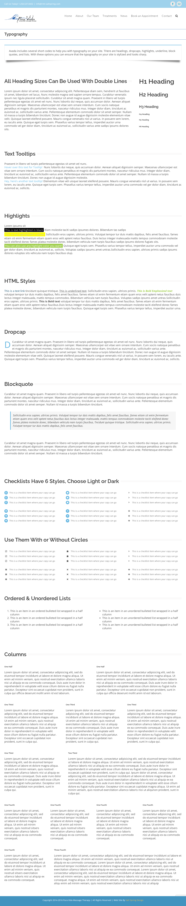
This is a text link (14, 291)
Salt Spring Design (135, 900)
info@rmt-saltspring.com (48, 3)
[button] (176, 16)
